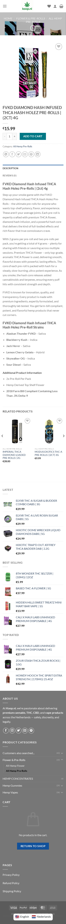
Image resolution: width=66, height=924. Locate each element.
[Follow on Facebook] (6, 730)
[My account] (55, 6)
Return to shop (33, 846)
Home (8, 18)
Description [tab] (10, 168)
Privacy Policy (11, 874)
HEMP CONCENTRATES (18, 778)
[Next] (63, 443)
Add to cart (33, 136)
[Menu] (5, 6)
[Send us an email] (25, 730)
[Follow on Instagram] (12, 730)
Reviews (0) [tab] (10, 175)
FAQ (52, 914)
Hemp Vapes (10, 792)
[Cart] (61, 6)
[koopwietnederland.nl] (27, 6)
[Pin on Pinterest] (31, 154)
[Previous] (2, 443)
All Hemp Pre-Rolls (22, 146)
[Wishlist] (49, 6)
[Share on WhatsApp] (6, 154)
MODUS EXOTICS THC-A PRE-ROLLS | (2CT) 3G (48, 453)
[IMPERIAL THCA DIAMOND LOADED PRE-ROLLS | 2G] (17, 431)
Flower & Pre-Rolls (30, 18)
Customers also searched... (18, 753)
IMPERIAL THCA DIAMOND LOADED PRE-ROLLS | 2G (14, 454)
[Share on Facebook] (12, 154)
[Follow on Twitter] (18, 730)
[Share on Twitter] (18, 154)
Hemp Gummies (12, 785)
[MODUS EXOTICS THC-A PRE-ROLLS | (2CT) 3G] (49, 431)
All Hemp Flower (15, 765)
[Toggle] (62, 753)
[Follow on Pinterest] (31, 730)
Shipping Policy (12, 891)
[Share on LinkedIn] (37, 154)
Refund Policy (11, 883)
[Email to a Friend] (25, 154)
